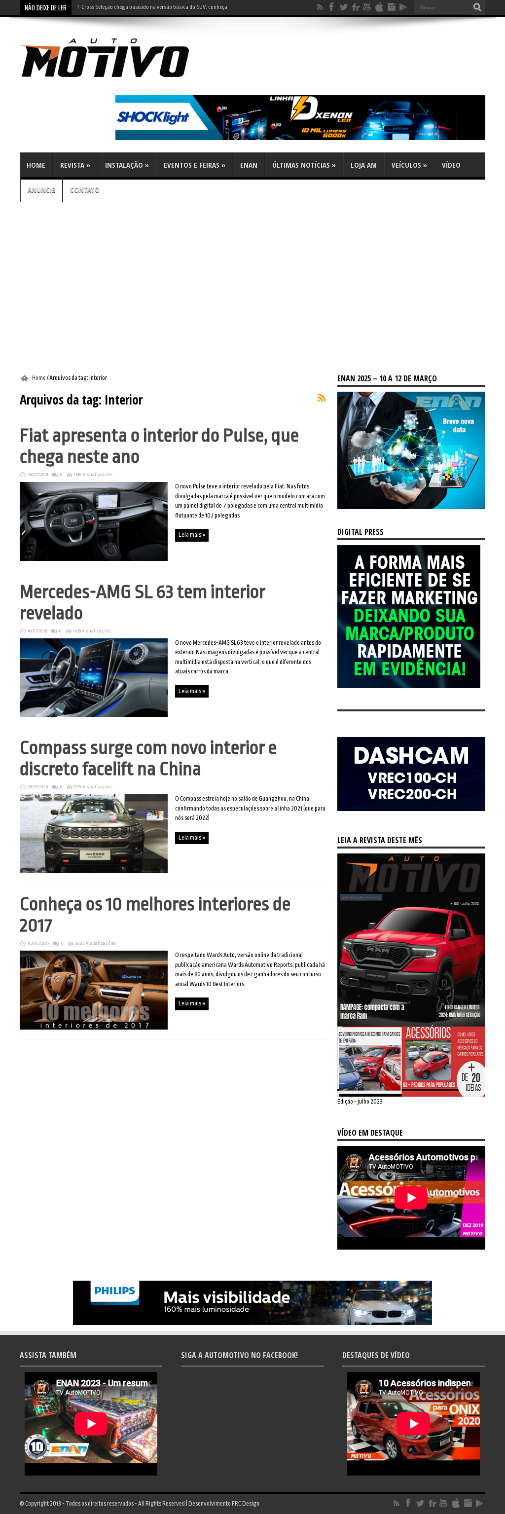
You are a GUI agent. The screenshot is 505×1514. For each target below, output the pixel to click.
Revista (75, 165)
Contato (85, 189)
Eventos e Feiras (194, 165)
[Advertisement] (252, 288)
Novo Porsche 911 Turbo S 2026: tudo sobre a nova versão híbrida (149, 7)
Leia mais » (192, 534)
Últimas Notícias (304, 165)
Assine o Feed (321, 398)
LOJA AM (364, 165)
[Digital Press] (408, 686)
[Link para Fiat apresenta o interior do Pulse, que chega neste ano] (94, 558)
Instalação (127, 165)
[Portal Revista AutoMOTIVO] (118, 79)
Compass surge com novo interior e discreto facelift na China (148, 758)
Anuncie (41, 189)
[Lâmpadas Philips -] (252, 1323)
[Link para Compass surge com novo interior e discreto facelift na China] (94, 871)
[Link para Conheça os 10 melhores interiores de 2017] (94, 1027)
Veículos (409, 165)
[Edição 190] (411, 1094)
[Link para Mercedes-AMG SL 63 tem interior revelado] (94, 714)
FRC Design (245, 1503)
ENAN (248, 165)
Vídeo (451, 165)
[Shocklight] (300, 138)
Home (36, 165)
